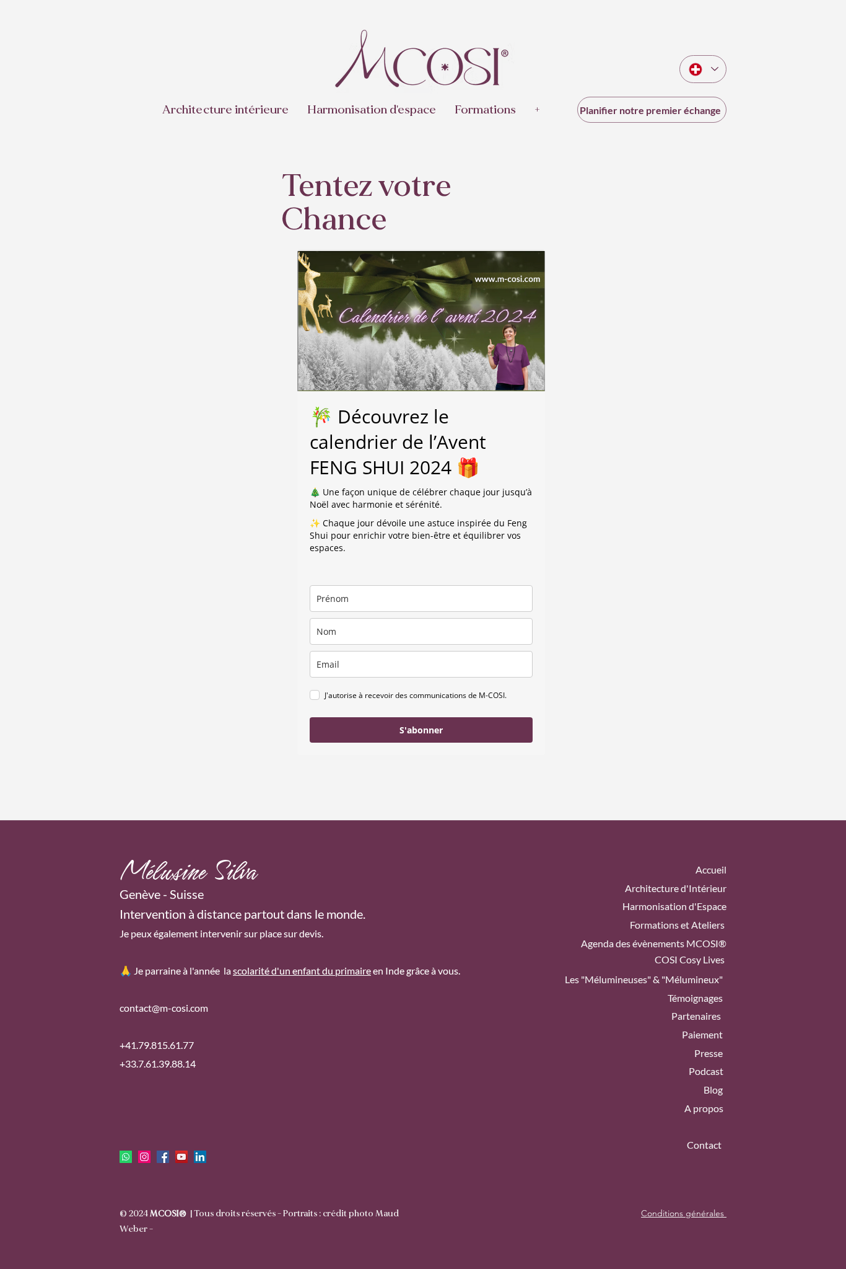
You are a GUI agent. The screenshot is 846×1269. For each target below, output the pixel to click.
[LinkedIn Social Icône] (200, 1157)
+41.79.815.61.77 (157, 1045)
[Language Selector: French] (702, 69)
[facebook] (163, 1157)
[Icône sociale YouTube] (181, 1157)
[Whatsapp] (126, 1157)
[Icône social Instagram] (144, 1157)
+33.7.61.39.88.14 (158, 1063)
